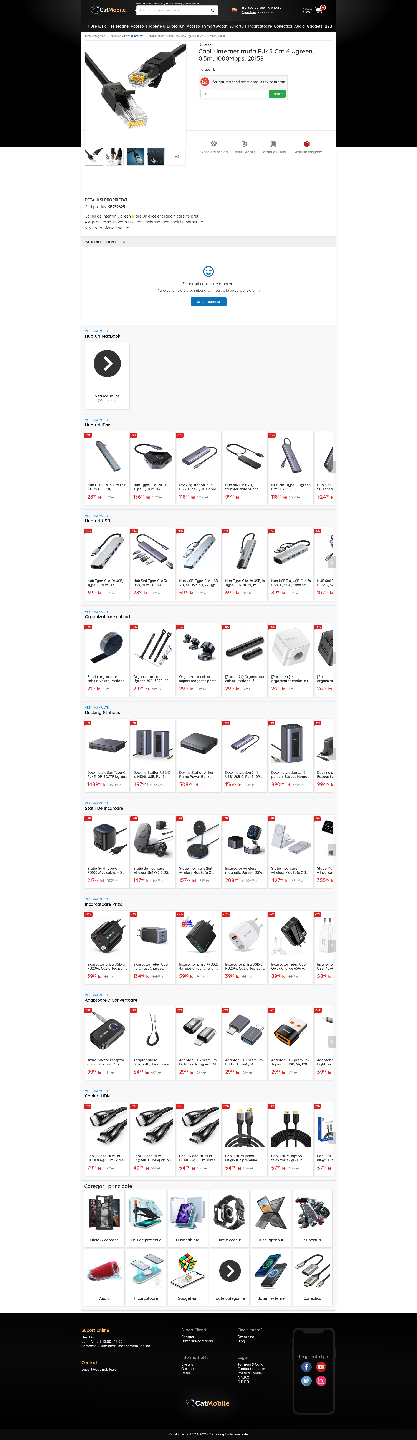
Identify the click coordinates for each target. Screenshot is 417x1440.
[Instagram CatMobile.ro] (321, 1380)
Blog (241, 1341)
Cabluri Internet (134, 36)
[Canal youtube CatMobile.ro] (321, 1366)
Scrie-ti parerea (208, 302)
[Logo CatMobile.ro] (108, 9)
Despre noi (246, 1337)
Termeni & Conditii (252, 1364)
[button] (332, 466)
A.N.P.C (243, 1377)
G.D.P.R (243, 1382)
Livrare (187, 1364)
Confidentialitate (251, 1369)
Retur (185, 1373)
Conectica (115, 36)
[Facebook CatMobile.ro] (308, 1366)
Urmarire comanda (197, 1341)
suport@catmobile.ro (99, 1369)
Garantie (188, 1369)
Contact (187, 1337)
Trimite (277, 94)
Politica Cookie (250, 1373)
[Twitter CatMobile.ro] (308, 1380)
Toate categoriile (95, 36)
